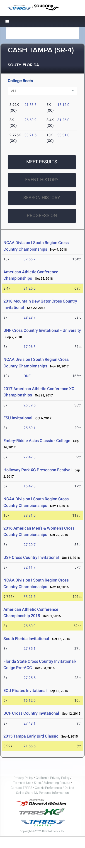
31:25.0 (63, 120)
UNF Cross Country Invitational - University (42, 330)
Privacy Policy (23, 778)
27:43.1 (30, 723)
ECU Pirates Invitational (25, 690)
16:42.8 (30, 486)
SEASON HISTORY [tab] (41, 197)
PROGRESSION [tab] (42, 215)
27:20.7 (30, 545)
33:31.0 (63, 135)
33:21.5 (30, 135)
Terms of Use (22, 782)
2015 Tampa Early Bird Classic (30, 736)
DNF (27, 376)
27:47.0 (30, 457)
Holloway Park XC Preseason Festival (37, 469)
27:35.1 (30, 648)
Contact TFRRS (22, 787)
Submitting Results (57, 782)
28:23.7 (30, 317)
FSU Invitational (17, 417)
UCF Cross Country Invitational (31, 713)
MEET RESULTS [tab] (41, 161)
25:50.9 (30, 120)
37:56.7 (30, 259)
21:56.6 (30, 105)
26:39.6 (30, 405)
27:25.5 (30, 678)
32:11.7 (30, 567)
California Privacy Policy (53, 778)
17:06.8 (30, 347)
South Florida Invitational (26, 638)
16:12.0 (63, 105)
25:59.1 (30, 428)
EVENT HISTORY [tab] (41, 179)
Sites (37, 782)
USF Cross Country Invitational (31, 557)
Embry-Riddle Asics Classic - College (36, 440)
